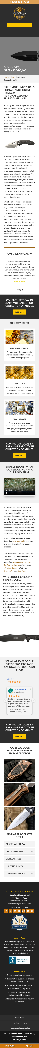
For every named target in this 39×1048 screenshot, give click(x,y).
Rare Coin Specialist (19, 1023)
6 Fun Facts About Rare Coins (19, 975)
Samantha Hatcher (20, 689)
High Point (22, 571)
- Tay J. (19, 289)
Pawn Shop (19, 1018)
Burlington (8, 565)
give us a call (18, 541)
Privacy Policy (19, 1039)
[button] (19, 770)
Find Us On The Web (19, 908)
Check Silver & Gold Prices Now (20, 25)
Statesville (8, 571)
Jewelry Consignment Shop (19, 1028)
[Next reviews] (33, 700)
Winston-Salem (10, 568)
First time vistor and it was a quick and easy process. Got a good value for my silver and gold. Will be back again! (19, 702)
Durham (17, 565)
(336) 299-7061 (19, 2)
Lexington (28, 562)
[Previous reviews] (6, 700)
